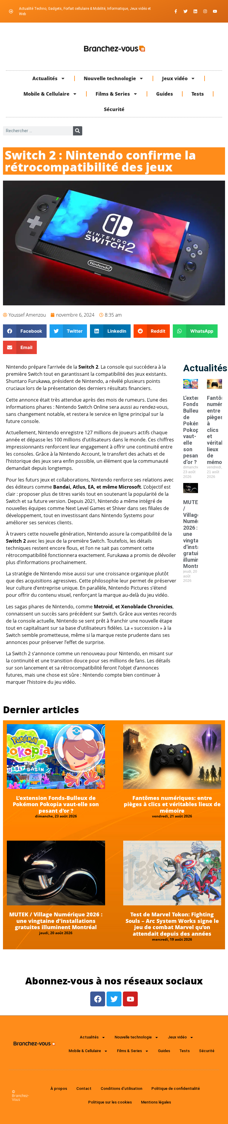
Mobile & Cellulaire (46, 94)
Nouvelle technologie (110, 78)
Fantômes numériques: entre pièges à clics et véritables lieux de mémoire (172, 804)
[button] (25, 331)
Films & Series (113, 94)
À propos (58, 1088)
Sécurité (114, 109)
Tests (197, 94)
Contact (83, 1088)
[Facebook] (97, 999)
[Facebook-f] (176, 11)
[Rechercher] (77, 130)
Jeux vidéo (175, 78)
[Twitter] (185, 11)
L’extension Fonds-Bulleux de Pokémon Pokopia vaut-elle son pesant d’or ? (196, 430)
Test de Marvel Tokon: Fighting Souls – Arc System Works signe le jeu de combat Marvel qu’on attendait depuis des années (172, 924)
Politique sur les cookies (110, 1102)
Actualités (45, 78)
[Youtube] (215, 11)
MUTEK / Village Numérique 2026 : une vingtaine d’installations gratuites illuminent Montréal (55, 921)
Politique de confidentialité (175, 1088)
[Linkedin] (195, 11)
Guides (164, 94)
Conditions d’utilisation (121, 1088)
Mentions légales (156, 1102)
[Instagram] (205, 11)
